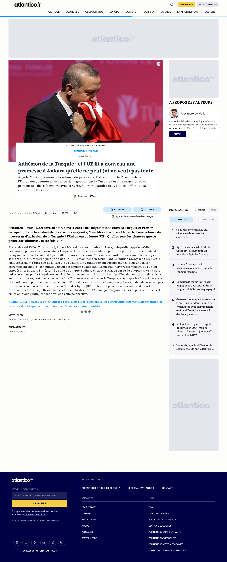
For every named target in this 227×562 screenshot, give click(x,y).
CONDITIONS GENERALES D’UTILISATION (169, 550)
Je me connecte (208, 4)
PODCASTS (87, 532)
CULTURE (210, 11)
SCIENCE (165, 11)
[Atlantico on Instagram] (52, 542)
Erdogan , (26, 319)
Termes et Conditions (34, 514)
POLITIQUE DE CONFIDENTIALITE (165, 532)
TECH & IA (148, 11)
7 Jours (212, 209)
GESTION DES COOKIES (160, 525)
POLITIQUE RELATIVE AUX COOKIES (166, 544)
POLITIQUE (53, 11)
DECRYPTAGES (89, 507)
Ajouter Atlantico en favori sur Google (134, 216)
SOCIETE (131, 11)
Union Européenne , (45, 319)
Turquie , (14, 319)
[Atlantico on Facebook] (34, 542)
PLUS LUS (182, 219)
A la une (70, 145)
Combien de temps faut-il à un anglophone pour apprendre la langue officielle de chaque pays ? (196, 285)
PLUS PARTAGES (206, 219)
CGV (151, 507)
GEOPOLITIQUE (94, 11)
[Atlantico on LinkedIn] (43, 542)
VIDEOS (85, 525)
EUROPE (114, 11)
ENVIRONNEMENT (187, 11)
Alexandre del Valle (87, 196)
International (98, 145)
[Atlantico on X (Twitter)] (25, 542)
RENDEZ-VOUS (89, 519)
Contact (167, 488)
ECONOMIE (72, 11)
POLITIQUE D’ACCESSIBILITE (162, 538)
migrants (63, 319)
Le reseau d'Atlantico (141, 488)
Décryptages (83, 145)
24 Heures (200, 209)
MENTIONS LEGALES (159, 513)
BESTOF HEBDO (89, 538)
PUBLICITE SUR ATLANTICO (162, 519)
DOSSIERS (86, 513)
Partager (119, 209)
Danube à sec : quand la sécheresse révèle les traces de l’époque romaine (194, 268)
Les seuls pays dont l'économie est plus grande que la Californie (195, 347)
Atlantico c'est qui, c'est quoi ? (101, 488)
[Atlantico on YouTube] (61, 542)
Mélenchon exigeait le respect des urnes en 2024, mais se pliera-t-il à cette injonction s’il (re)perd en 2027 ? (194, 330)
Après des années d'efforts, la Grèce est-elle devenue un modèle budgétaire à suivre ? (193, 251)
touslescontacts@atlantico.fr (39, 551)
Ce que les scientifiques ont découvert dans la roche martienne (192, 233)
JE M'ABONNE (186, 4)
